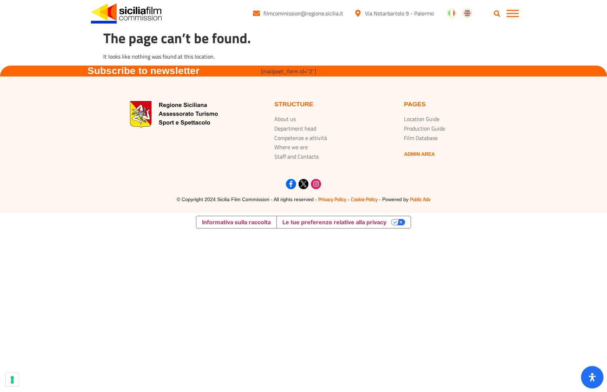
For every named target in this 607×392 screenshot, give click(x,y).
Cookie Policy (364, 199)
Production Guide (424, 128)
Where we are (291, 147)
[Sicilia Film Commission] (126, 14)
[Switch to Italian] (451, 13)
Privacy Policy (332, 199)
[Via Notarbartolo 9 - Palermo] (357, 13)
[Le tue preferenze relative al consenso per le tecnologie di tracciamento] (12, 379)
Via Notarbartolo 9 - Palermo (399, 13)
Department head (295, 128)
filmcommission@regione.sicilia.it (303, 13)
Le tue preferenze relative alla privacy (334, 222)
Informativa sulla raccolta (236, 222)
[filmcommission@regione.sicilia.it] (256, 13)
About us (285, 119)
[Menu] (513, 13)
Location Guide (421, 119)
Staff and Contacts (296, 156)
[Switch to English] (467, 13)
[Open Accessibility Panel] (592, 377)
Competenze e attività (300, 138)
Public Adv (420, 199)
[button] (497, 13)
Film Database (421, 138)
